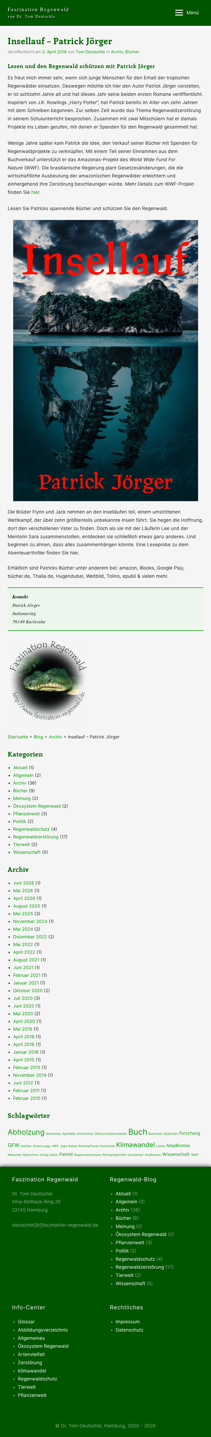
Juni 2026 (23, 883)
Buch (137, 1132)
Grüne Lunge (42, 1146)
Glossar (26, 1321)
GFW (14, 1145)
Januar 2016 (26, 1052)
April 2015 (23, 1059)
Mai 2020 (23, 1013)
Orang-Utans (49, 1155)
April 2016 (23, 1044)
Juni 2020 (23, 1006)
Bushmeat (155, 1133)
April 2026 (24, 898)
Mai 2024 (23, 929)
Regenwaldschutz (31, 829)
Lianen (160, 1146)
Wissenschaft (27, 852)
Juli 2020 (23, 998)
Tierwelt (21, 844)
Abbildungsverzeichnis (43, 1330)
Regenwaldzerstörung (36, 836)
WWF (194, 1155)
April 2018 (23, 1036)
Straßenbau (153, 1155)
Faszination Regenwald (38, 9)
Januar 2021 (26, 983)
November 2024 (30, 921)
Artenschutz (85, 1133)
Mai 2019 (22, 1029)
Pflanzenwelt (26, 813)
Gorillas (26, 1146)
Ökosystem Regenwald (37, 806)
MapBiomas (178, 1145)
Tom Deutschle (90, 51)
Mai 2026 (23, 890)
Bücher (132, 51)
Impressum (128, 1321)
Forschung (189, 1133)
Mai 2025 (23, 913)
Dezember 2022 (30, 936)
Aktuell (20, 767)
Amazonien (53, 1133)
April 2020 (24, 1021)
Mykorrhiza (30, 1155)
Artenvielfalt (31, 1354)
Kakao (72, 1146)
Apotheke (69, 1133)
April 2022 (24, 952)
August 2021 (26, 959)
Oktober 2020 (28, 990)
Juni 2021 (23, 967)
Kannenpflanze (88, 1146)
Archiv (117, 51)
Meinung (22, 798)
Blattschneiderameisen (111, 1133)
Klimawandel (135, 1145)
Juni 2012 (23, 1083)
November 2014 (29, 1075)
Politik (19, 821)
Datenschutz (129, 1330)
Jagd (63, 1146)
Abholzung (26, 1132)
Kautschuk (107, 1146)
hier (35, 192)
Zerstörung (30, 1362)
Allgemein (23, 775)
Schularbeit (135, 1155)
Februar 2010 (26, 1098)
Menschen (15, 1155)
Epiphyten (171, 1133)
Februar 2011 (26, 1090)
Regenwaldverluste (87, 1155)
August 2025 (26, 906)
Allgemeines (31, 1338)
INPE (55, 1146)
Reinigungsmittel (114, 1155)
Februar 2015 (26, 1067)
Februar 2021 (26, 975)
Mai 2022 (23, 944)
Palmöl (66, 1154)
